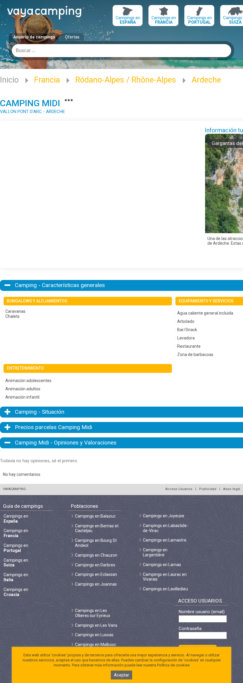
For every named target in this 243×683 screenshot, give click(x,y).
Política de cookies (173, 665)
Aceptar (121, 675)
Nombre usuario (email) (202, 611)
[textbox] (121, 50)
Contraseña (190, 628)
